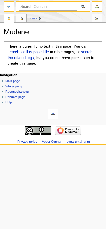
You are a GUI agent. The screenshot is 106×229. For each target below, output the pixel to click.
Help (8, 102)
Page (9, 19)
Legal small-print (78, 141)
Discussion (21, 19)
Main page (12, 81)
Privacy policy (27, 141)
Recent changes (17, 91)
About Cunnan (52, 141)
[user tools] (97, 6)
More (34, 18)
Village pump (14, 86)
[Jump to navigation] (9, 6)
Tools (97, 19)
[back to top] (53, 114)
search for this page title (28, 52)
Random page (15, 97)
